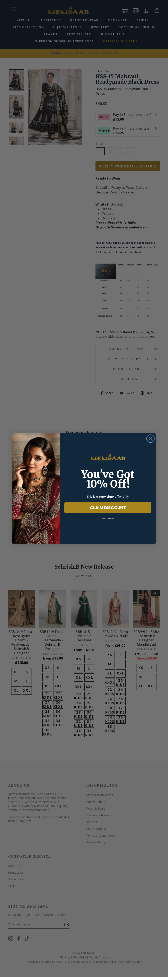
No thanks (108, 518)
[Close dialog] (150, 438)
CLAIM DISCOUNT (108, 508)
